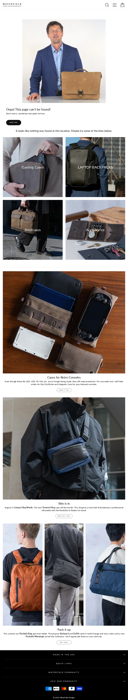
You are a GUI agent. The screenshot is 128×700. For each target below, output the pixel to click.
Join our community (64, 681)
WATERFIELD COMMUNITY (63, 672)
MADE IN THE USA (64, 655)
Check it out (64, 390)
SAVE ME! (14, 122)
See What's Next (64, 516)
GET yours (64, 642)
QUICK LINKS (64, 663)
